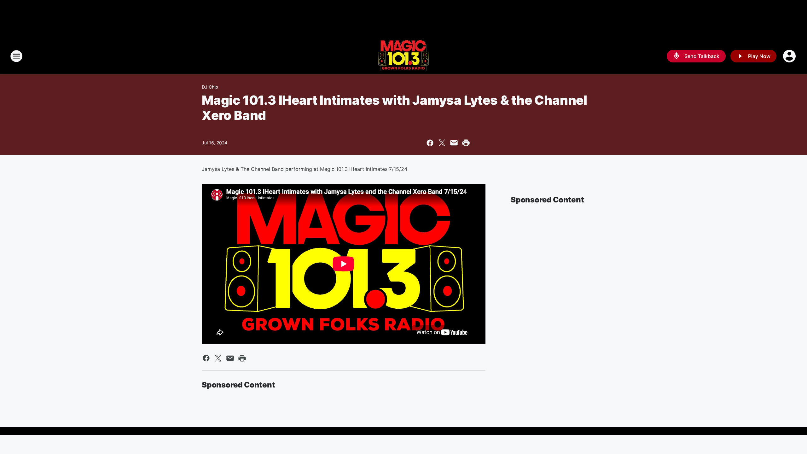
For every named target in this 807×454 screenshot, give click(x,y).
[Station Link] (403, 56)
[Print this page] (466, 142)
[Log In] (790, 56)
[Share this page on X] (442, 142)
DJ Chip (210, 87)
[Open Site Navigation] (16, 56)
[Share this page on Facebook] (430, 142)
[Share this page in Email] (454, 142)
